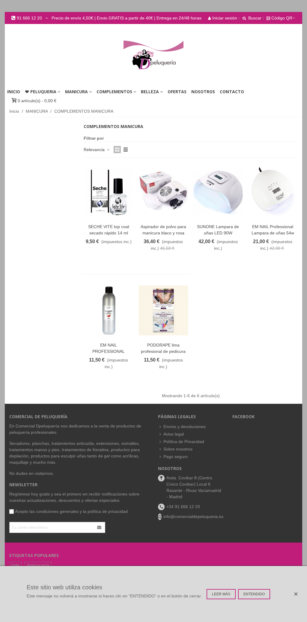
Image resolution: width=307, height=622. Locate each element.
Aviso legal (173, 434)
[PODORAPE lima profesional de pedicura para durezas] (164, 310)
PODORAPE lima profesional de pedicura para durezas (163, 351)
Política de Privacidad (183, 441)
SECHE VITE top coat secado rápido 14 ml (108, 229)
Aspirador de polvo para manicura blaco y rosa (163, 229)
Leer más (221, 594)
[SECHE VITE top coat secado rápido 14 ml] (109, 192)
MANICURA (76, 91)
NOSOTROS (203, 91)
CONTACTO (232, 91)
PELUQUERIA (43, 91)
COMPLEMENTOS (114, 91)
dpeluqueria (38, 565)
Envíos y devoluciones (184, 426)
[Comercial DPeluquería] (153, 55)
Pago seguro (175, 456)
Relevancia (95, 149)
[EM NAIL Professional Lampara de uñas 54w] (273, 192)
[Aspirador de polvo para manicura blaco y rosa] (164, 192)
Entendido (254, 594)
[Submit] (99, 527)
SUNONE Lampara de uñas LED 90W (218, 229)
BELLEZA (150, 91)
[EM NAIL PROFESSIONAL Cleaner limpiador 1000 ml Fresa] (109, 310)
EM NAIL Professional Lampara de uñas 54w (273, 229)
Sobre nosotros (177, 449)
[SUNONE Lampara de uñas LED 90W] (218, 192)
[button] (106, 18)
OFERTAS (177, 91)
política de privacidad (108, 511)
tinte (15, 565)
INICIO (13, 91)
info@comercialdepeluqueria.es (193, 516)
